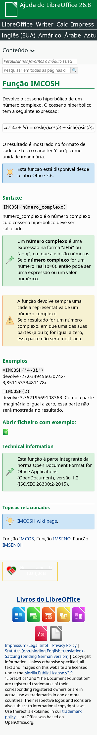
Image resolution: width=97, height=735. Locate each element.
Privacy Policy (64, 645)
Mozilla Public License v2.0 (48, 673)
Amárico (49, 35)
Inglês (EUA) (18, 35)
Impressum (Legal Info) (26, 645)
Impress (82, 24)
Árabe (72, 35)
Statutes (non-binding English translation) (44, 651)
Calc (62, 24)
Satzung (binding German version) (36, 656)
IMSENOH (13, 545)
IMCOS (26, 538)
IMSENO (61, 538)
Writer (44, 24)
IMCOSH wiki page (37, 521)
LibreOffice (17, 24)
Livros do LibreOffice (48, 599)
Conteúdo (15, 50)
